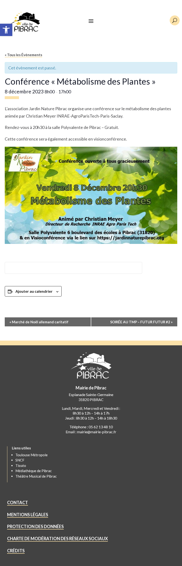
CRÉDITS (16, 550)
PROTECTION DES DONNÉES (35, 526)
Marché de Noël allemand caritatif (38, 322)
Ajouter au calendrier (34, 291)
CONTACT (17, 502)
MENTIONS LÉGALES (27, 514)
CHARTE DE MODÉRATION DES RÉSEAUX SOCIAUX (57, 538)
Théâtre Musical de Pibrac (36, 476)
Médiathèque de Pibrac (33, 471)
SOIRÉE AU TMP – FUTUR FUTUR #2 (141, 322)
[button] (6, 30)
